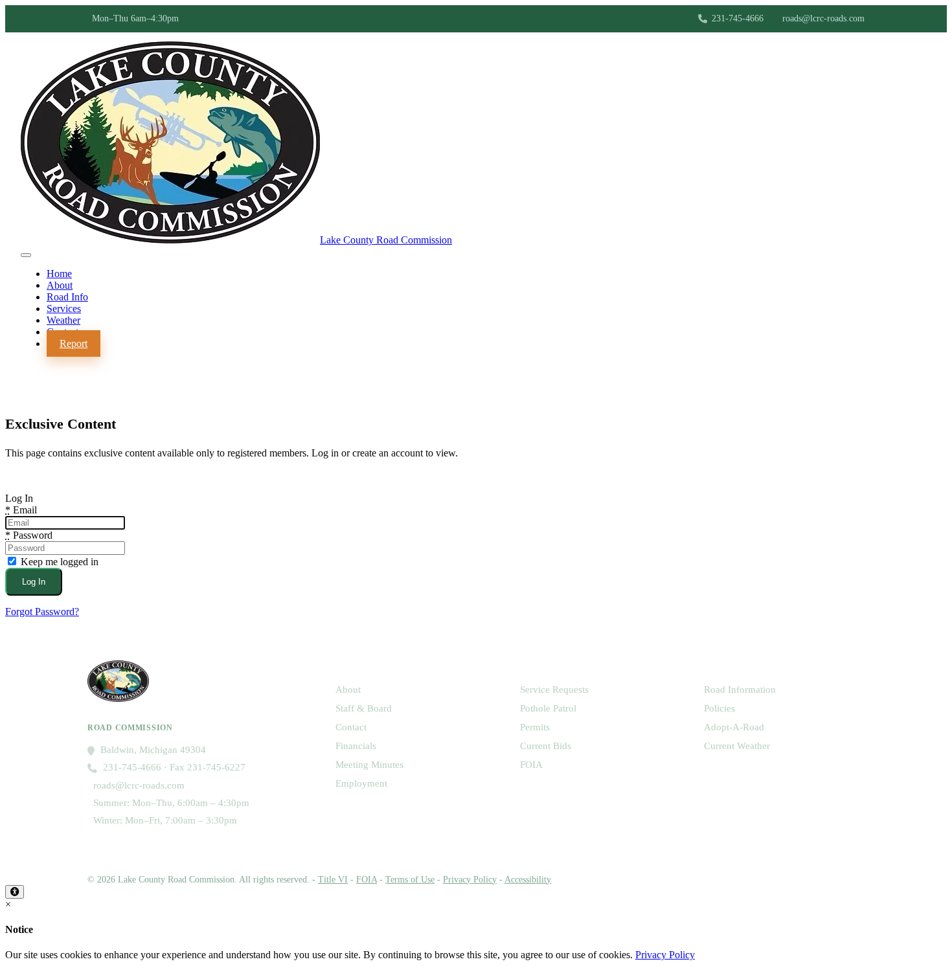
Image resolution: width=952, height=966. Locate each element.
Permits (535, 727)
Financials (355, 746)
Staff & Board (363, 708)
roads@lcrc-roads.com (823, 18)
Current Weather (737, 746)
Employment (361, 783)
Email (21, 509)
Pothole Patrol (548, 708)
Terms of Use (410, 879)
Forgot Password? (42, 611)
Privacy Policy (470, 879)
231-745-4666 (738, 18)
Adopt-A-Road (734, 727)
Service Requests (554, 689)
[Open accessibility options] (14, 892)
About (348, 689)
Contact (351, 727)
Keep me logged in (58, 561)
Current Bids (545, 746)
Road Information (740, 689)
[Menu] (26, 255)
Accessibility (527, 879)
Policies (719, 708)
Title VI (333, 879)
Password (28, 535)
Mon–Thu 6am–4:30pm (135, 18)
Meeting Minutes (369, 764)
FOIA (531, 764)
